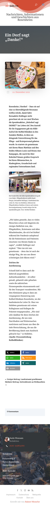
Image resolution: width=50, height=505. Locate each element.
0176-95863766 (17, 446)
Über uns (29, 498)
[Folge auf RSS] (32, 490)
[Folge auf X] (21, 490)
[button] (13, 353)
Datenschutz (24, 495)
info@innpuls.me (11, 475)
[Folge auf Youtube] (29, 490)
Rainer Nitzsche (32, 502)
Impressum (8, 478)
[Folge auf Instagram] (25, 490)
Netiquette (36, 495)
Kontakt (20, 498)
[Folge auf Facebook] (17, 490)
